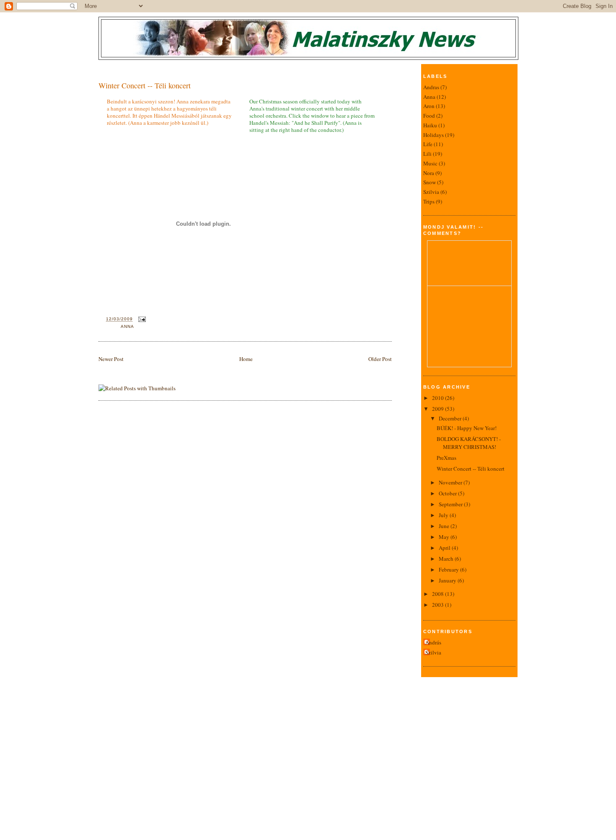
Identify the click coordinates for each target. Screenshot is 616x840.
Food (429, 115)
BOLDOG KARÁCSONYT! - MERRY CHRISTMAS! (469, 443)
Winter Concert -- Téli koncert (144, 85)
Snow (429, 182)
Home (246, 359)
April (445, 547)
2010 (438, 398)
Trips (429, 201)
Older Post (380, 359)
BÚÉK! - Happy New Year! (467, 428)
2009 (438, 408)
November (451, 482)
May (444, 537)
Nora (428, 173)
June (444, 526)
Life (427, 144)
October (448, 493)
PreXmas (446, 457)
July (444, 515)
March (447, 558)
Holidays (433, 135)
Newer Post (111, 359)
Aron (429, 106)
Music (430, 163)
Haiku (430, 125)
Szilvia (431, 192)
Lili (427, 153)
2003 (438, 604)
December (451, 418)
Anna (127, 326)
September (451, 504)
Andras (431, 87)
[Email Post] (141, 319)
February (449, 569)
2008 (438, 594)
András (433, 642)
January (448, 580)
